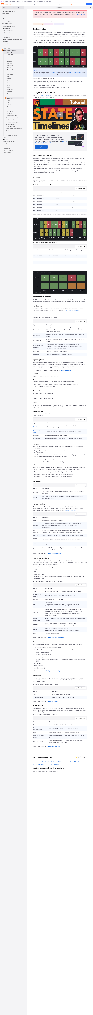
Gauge (8, 76)
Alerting (6, 143)
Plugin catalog (5, 13)
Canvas (9, 67)
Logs (8, 85)
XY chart (9, 109)
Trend (8, 106)
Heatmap (9, 80)
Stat (8, 93)
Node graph (10, 89)
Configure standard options (53, 553)
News (8, 87)
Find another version (7, 23)
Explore (6, 139)
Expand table (81, 188)
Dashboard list (10, 69)
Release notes (7, 152)
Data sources (7, 46)
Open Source (40, 4)
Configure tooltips (10, 126)
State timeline (10, 96)
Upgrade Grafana (8, 32)
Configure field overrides (53, 746)
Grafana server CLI (8, 150)
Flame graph (10, 74)
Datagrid (9, 72)
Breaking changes (8, 30)
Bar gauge (9, 63)
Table (8, 100)
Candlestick (10, 65)
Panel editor (9, 113)
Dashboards (7, 48)
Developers (7, 148)
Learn (48, 4)
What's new (7, 28)
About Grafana (8, 35)
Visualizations (68, 21)
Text (8, 102)
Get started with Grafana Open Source (13, 39)
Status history (10, 98)
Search (6, 137)
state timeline (54, 72)
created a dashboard (45, 95)
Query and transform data (12, 117)
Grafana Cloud (17, 4)
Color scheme (44, 366)
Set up (6, 41)
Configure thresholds (52, 701)
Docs (54, 4)
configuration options (75, 72)
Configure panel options (72, 310)
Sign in (82, 4)
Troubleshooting (8, 146)
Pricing (33, 4)
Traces (9, 104)
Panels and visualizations (58, 21)
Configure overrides (70, 510)
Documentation (36, 21)
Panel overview (9, 111)
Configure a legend (65, 370)
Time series (10, 54)
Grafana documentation (46, 21)
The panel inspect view (11, 115)
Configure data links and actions (55, 637)
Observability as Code (9, 141)
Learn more (48, 1)
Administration (7, 43)
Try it (40, 147)
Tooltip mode (37, 427)
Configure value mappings (53, 671)
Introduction (7, 37)
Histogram (9, 83)
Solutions (26, 4)
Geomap (9, 78)
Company (59, 4)
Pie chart (9, 91)
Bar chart (9, 61)
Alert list (9, 56)
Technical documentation (8, 11)
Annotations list (11, 59)
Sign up (89, 4)
